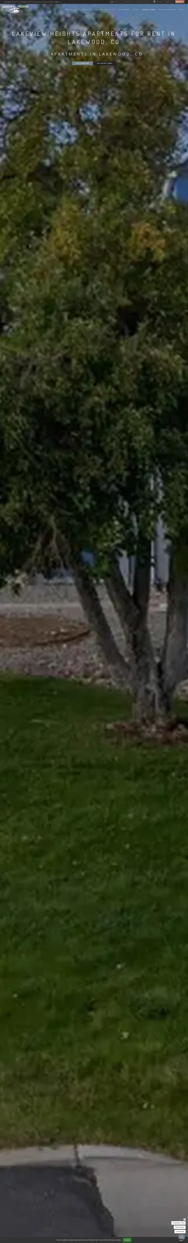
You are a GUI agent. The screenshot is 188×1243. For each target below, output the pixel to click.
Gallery (77, 9)
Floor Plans (97, 9)
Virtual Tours (110, 9)
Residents (170, 1)
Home (69, 9)
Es (115, 1)
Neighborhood (124, 9)
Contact (136, 9)
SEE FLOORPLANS (82, 63)
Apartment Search (144, 1)
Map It (58, 2)
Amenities (86, 9)
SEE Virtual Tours (104, 63)
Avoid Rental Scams (127, 1)
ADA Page (159, 1)
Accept (127, 1240)
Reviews (181, 9)
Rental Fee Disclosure (167, 9)
